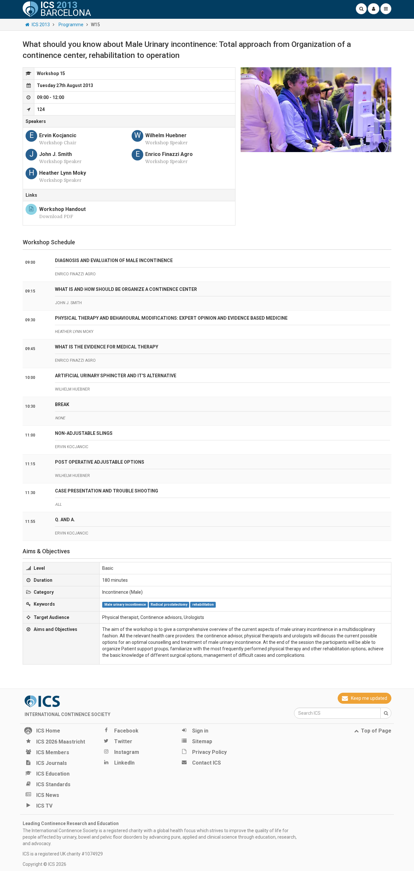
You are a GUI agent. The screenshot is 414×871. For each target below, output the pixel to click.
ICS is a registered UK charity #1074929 (63, 853)
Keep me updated (369, 698)
